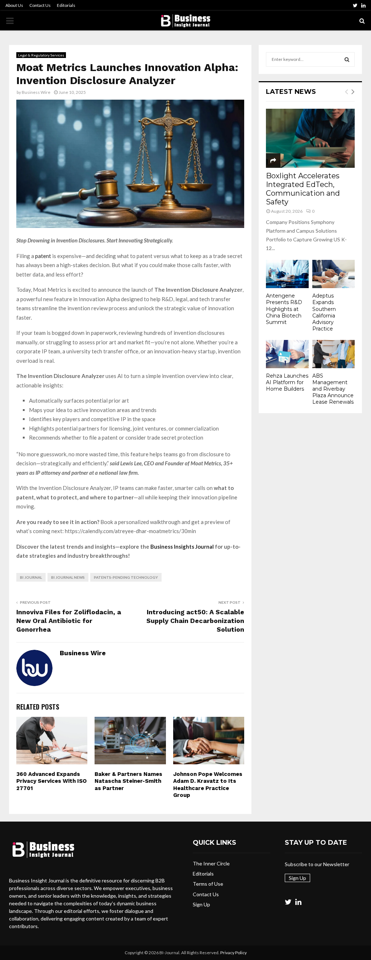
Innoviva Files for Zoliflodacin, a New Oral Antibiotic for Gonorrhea (68, 620)
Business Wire (36, 92)
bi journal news (68, 577)
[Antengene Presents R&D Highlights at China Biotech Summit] (287, 274)
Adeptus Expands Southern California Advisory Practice (324, 312)
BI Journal (31, 577)
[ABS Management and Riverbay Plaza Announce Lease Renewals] (333, 354)
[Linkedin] (298, 901)
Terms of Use (208, 884)
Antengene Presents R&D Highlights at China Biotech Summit (284, 308)
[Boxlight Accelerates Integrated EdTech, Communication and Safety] (310, 138)
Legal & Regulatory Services (41, 55)
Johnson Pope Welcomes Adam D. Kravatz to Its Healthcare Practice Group (207, 785)
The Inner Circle (211, 863)
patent (43, 256)
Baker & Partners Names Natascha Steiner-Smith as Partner (128, 781)
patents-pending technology (126, 577)
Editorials (66, 5)
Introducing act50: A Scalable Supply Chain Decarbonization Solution (195, 620)
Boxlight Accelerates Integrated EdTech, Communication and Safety (303, 188)
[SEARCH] (347, 59)
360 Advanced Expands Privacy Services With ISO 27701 (51, 781)
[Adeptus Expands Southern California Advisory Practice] (333, 274)
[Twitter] (288, 901)
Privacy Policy (233, 952)
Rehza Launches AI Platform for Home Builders (287, 382)
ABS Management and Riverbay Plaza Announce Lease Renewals (333, 389)
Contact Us (40, 5)
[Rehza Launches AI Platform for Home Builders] (287, 354)
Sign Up (201, 904)
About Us (14, 5)
